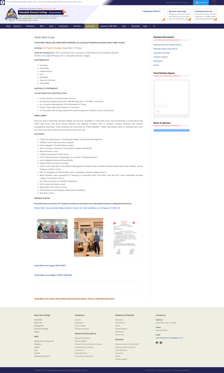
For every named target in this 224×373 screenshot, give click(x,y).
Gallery (36, 332)
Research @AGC (81, 341)
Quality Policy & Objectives (44, 341)
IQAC (42, 26)
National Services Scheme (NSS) (167, 45)
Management (39, 326)
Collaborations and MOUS (84, 347)
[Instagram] (161, 342)
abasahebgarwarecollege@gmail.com (169, 338)
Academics (30, 26)
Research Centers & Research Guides (88, 344)
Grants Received (81, 353)
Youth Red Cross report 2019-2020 (49, 265)
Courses (78, 320)
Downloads (135, 26)
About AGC (38, 323)
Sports (156, 65)
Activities (77, 26)
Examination (63, 26)
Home (8, 26)
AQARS (37, 347)
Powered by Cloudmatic (182, 370)
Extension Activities (161, 53)
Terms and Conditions (164, 370)
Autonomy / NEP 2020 (108, 26)
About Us (17, 26)
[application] (190, 2)
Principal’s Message (41, 329)
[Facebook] (157, 342)
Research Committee (82, 338)
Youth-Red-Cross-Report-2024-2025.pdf (53, 275)
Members (37, 344)
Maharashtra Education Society (177, 2)
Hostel (117, 326)
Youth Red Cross (121, 350)
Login (145, 26)
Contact (37, 353)
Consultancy (79, 350)
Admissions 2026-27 (151, 11)
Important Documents (42, 356)
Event (51, 26)
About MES (38, 320)
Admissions (90, 26)
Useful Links (119, 335)
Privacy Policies (150, 370)
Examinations (120, 323)
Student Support (160, 57)
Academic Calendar (82, 329)
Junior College (80, 326)
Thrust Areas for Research (84, 356)
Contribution (202, 2)
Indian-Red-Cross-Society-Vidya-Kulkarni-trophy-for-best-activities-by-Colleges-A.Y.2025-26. (77, 208)
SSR (35, 350)
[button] (2, 2)
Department (79, 323)
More (124, 26)
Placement (157, 61)
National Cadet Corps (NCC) (165, 49)
